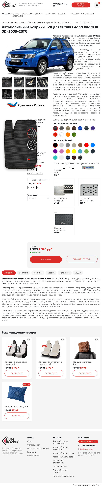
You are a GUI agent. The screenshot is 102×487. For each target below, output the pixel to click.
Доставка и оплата (32, 14)
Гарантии (50, 14)
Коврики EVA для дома (63, 453)
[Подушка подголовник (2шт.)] (85, 349)
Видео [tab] (78, 273)
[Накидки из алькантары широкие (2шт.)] (17, 349)
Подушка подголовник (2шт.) (83, 363)
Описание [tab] (9, 273)
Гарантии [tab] (37, 273)
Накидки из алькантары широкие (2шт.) (15, 363)
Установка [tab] (65, 273)
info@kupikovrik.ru (86, 449)
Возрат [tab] (51, 273)
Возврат (62, 14)
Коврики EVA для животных (60, 448)
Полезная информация (82, 14)
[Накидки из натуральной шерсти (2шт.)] (51, 349)
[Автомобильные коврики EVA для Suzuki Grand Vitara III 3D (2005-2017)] (7, 82)
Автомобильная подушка (16, 406)
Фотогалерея (33, 445)
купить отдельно (35, 173)
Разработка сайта (81, 485)
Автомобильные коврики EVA (60, 442)
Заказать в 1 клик (81, 259)
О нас (16, 14)
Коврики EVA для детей (63, 457)
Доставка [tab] (23, 273)
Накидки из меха (60, 466)
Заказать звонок (81, 5)
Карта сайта (33, 455)
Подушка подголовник (63, 476)
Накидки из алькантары (58, 461)
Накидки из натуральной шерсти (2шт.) (50, 363)
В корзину (46, 259)
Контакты (18, 16)
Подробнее (17, 373)
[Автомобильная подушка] (17, 394)
